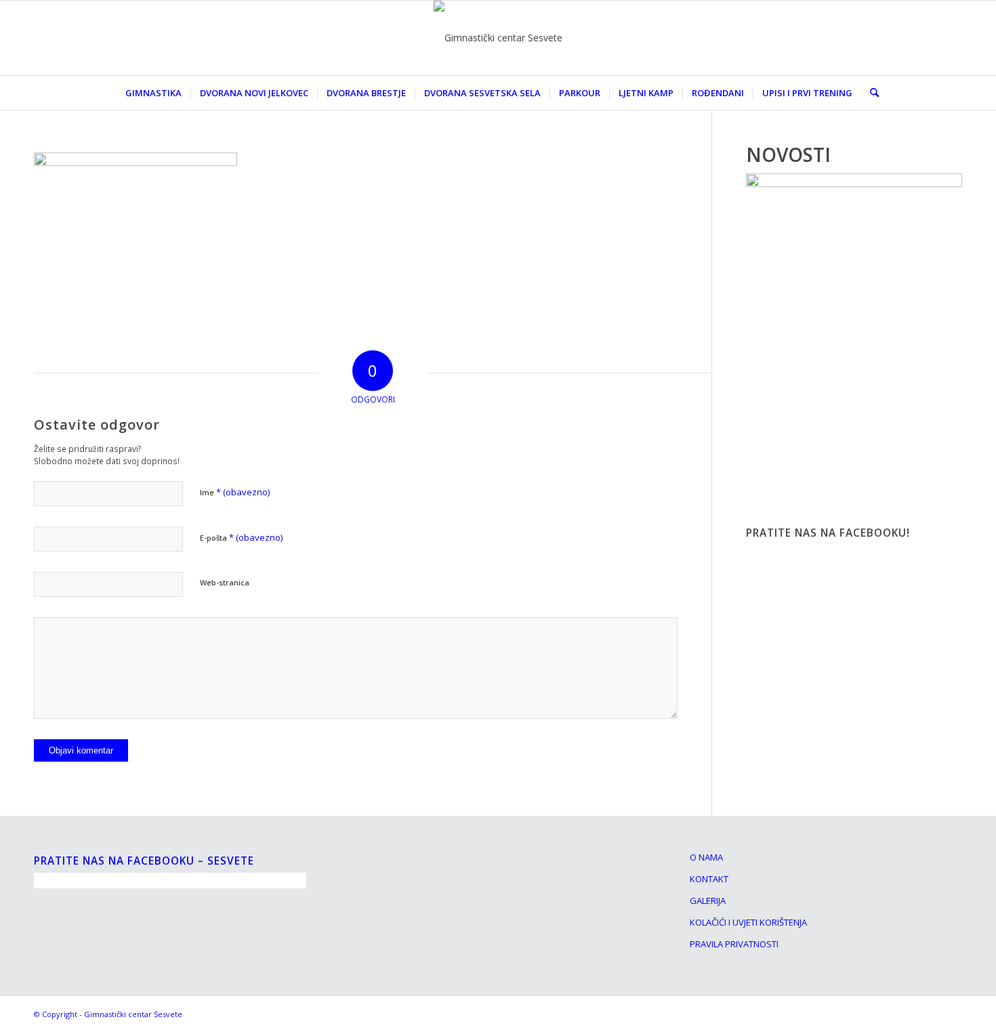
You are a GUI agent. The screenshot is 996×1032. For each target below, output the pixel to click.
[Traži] (870, 93)
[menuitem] (153, 93)
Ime (235, 492)
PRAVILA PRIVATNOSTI (734, 944)
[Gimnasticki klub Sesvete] (498, 38)
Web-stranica (224, 582)
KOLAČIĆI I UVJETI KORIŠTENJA (748, 922)
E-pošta (241, 537)
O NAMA (706, 857)
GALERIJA (708, 900)
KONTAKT (709, 879)
